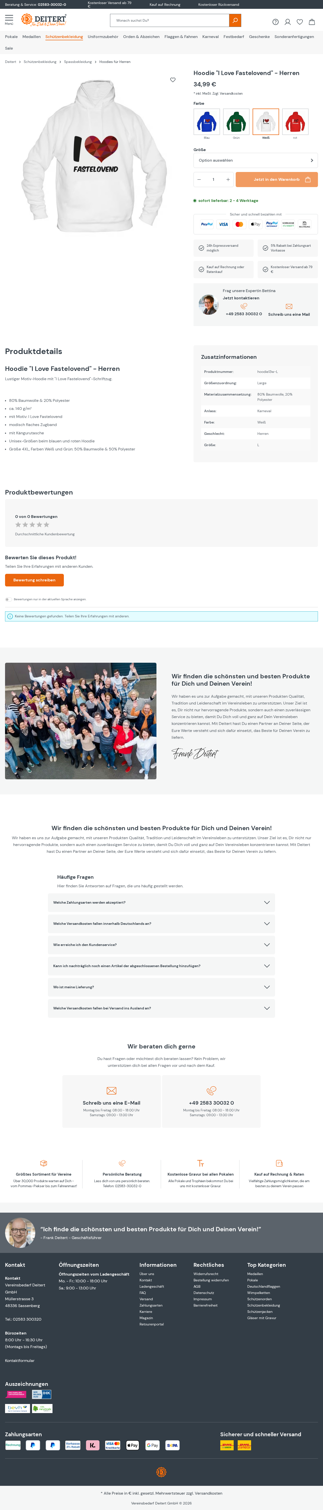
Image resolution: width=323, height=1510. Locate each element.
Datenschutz (204, 1292)
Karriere (146, 1311)
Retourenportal (152, 1324)
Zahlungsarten (151, 1305)
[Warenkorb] (312, 22)
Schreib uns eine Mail (289, 314)
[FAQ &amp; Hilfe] (276, 22)
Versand (146, 1299)
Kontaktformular (20, 1360)
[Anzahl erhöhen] (228, 179)
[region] (94, 158)
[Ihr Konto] (288, 22)
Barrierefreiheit (206, 1305)
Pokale (252, 1280)
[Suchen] (235, 20)
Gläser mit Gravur (261, 1318)
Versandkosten (208, 1493)
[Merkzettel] (300, 22)
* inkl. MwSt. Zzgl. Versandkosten (218, 93)
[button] (161, 902)
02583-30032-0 (52, 4)
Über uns (147, 1274)
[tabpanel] (94, 416)
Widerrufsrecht (206, 1274)
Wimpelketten (258, 1292)
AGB (197, 1286)
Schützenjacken (260, 1311)
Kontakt (146, 1280)
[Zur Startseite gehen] (49, 19)
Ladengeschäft (152, 1286)
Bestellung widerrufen (211, 1280)
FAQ (143, 1292)
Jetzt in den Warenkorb (277, 179)
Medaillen (255, 1274)
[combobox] (169, 20)
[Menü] (10, 20)
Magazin (146, 1318)
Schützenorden (259, 1299)
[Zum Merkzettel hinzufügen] (173, 80)
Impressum (203, 1299)
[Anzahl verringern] (199, 179)
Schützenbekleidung (263, 1305)
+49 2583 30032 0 (244, 314)
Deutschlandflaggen (263, 1286)
